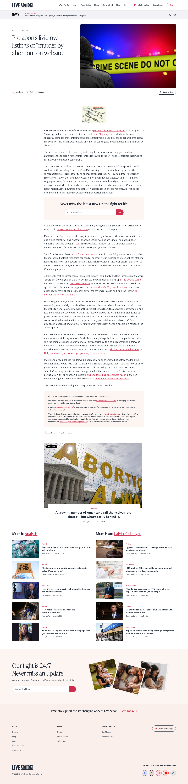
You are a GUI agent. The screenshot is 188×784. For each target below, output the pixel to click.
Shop (118, 5)
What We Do (64, 5)
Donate (15, 732)
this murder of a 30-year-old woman (109, 287)
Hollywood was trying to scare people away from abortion (74, 353)
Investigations (62, 737)
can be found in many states (85, 254)
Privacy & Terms (35, 774)
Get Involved (107, 5)
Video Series (86, 5)
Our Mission (106, 732)
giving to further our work (106, 401)
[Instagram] (174, 14)
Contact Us (16, 750)
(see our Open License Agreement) (74, 422)
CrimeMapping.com (102, 134)
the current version (80, 283)
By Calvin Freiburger (35, 92)
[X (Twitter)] (170, 14)
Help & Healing (143, 5)
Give (171, 5)
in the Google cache (130, 279)
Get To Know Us (108, 727)
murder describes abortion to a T (112, 378)
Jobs (13, 741)
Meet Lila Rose (107, 737)
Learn (75, 5)
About (14, 727)
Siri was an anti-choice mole (124, 349)
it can (77, 243)
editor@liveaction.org (64, 407)
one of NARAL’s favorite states (72, 229)
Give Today (127, 711)
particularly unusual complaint (109, 130)
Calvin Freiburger (127, 533)
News (96, 5)
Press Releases (18, 746)
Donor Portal (158, 5)
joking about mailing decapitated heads (105, 374)
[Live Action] (22, 5)
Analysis (19, 92)
